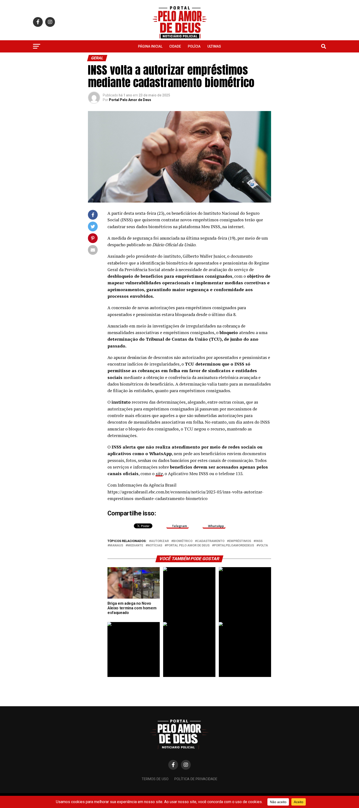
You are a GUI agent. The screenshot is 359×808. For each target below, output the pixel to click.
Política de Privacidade (195, 779)
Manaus (116, 545)
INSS (259, 541)
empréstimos (240, 541)
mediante (135, 545)
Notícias (155, 545)
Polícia (194, 46)
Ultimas (214, 46)
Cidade (175, 46)
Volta (263, 545)
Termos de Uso (155, 779)
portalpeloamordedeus (234, 545)
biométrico (182, 541)
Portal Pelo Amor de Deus (130, 100)
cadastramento (210, 541)
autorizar (160, 541)
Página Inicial (150, 46)
